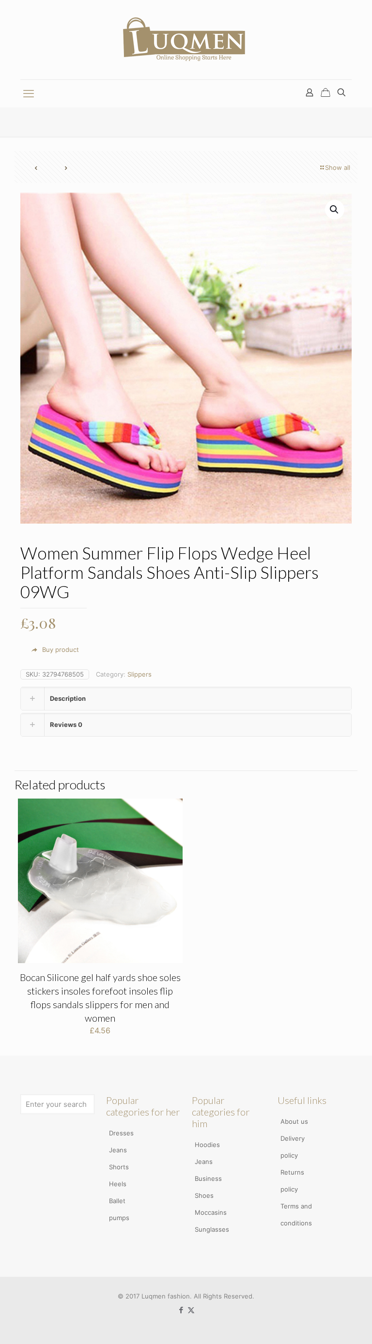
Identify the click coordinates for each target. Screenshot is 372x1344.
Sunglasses (212, 1229)
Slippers (139, 674)
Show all (337, 167)
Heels (117, 1184)
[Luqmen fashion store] (186, 39)
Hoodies (207, 1144)
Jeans (118, 1150)
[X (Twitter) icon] (191, 1309)
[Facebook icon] (181, 1309)
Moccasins (211, 1212)
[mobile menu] (28, 93)
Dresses (121, 1133)
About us (294, 1121)
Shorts (119, 1167)
